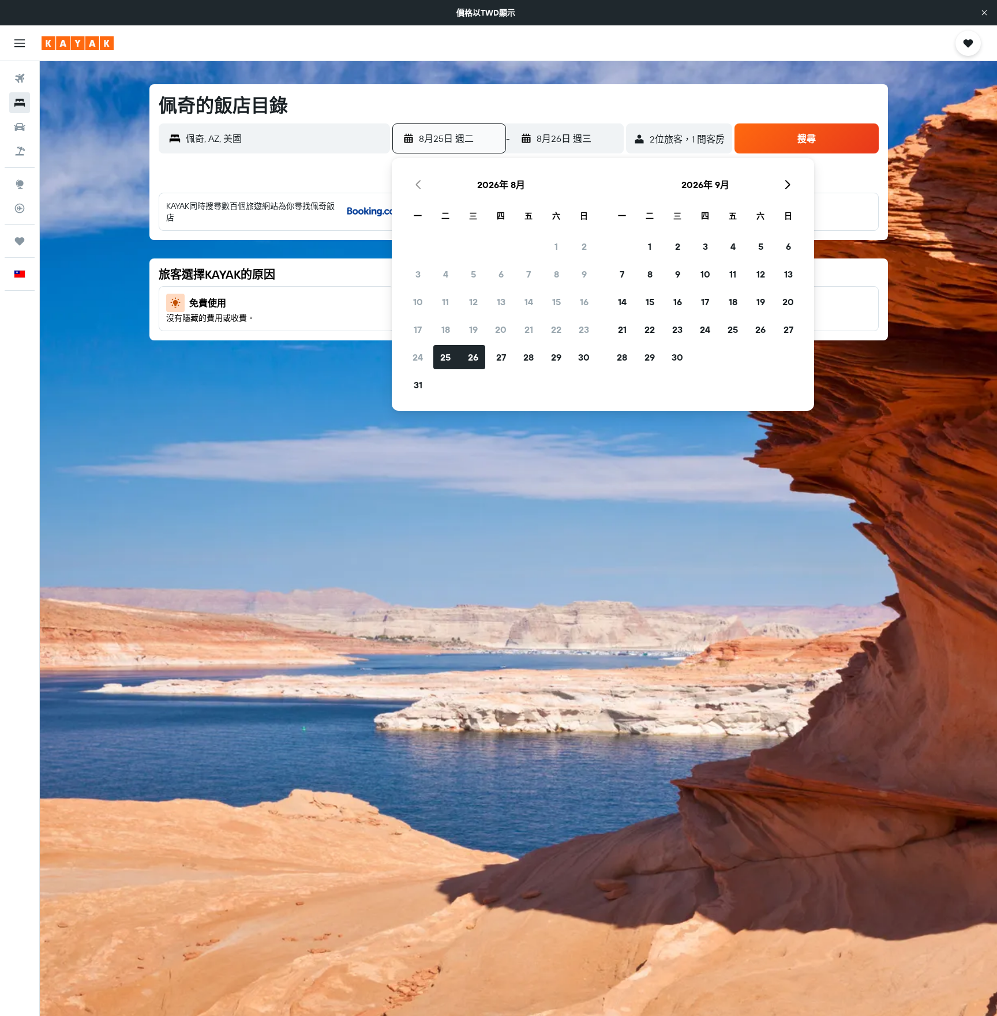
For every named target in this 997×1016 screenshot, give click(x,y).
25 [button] (445, 357)
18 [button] (445, 329)
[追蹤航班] (20, 208)
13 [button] (501, 302)
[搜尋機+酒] (20, 151)
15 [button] (556, 302)
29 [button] (556, 357)
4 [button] (445, 274)
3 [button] (418, 274)
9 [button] (584, 274)
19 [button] (473, 329)
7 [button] (528, 274)
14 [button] (528, 302)
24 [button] (418, 357)
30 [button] (584, 357)
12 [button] (473, 302)
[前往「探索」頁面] (20, 184)
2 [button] (584, 246)
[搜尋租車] (20, 126)
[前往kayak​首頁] (78, 43)
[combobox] (285, 138)
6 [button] (501, 274)
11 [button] (445, 302)
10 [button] (418, 302)
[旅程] (20, 241)
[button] (984, 12)
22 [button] (556, 329)
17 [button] (418, 329)
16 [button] (584, 302)
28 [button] (528, 357)
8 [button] (556, 274)
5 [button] (473, 274)
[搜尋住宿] (20, 102)
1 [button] (556, 246)
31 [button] (418, 385)
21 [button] (528, 329)
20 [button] (501, 329)
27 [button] (501, 357)
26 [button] (473, 357)
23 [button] (584, 329)
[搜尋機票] (20, 78)
